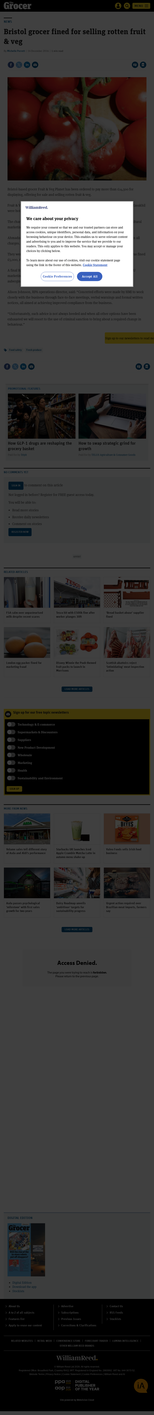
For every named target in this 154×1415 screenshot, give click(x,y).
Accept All (90, 276)
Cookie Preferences (57, 276)
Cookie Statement (95, 265)
